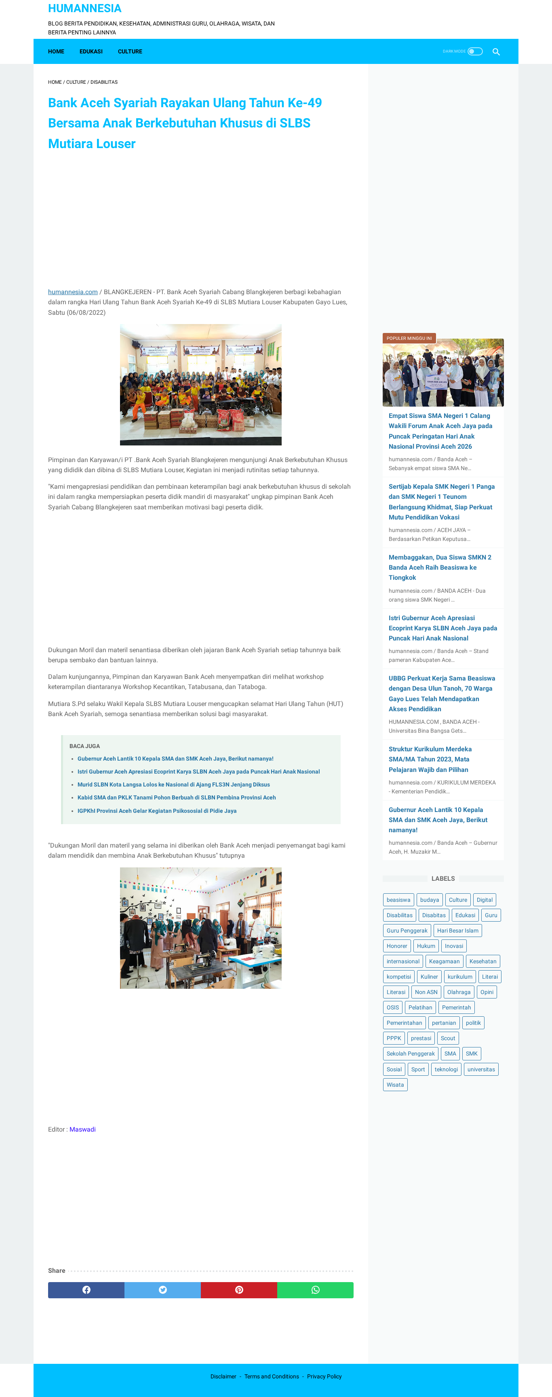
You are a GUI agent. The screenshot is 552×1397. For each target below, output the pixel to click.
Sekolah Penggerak (411, 1054)
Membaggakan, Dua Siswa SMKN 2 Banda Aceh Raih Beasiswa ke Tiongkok (440, 567)
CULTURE (130, 51)
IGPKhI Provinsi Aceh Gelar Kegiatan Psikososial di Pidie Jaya (157, 811)
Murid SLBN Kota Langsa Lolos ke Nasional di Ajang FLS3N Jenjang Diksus (174, 784)
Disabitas (434, 915)
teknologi (446, 1069)
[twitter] (162, 1290)
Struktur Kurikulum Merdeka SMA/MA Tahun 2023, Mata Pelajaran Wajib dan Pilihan (430, 759)
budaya (429, 900)
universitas (481, 1069)
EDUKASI (91, 51)
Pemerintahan (404, 1023)
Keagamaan (444, 961)
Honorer (397, 946)
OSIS (393, 1008)
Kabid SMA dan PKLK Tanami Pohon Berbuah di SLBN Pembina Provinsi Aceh (177, 797)
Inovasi (454, 946)
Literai (490, 977)
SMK (472, 1054)
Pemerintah (456, 1008)
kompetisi (399, 977)
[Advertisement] (201, 220)
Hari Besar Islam (457, 931)
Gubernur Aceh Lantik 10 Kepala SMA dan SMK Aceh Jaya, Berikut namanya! (176, 758)
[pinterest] (239, 1290)
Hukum (426, 946)
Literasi (396, 992)
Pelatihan (420, 1008)
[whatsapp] (315, 1290)
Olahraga (459, 992)
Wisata (395, 1084)
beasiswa (399, 900)
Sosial (394, 1069)
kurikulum (460, 977)
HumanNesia (85, 8)
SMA (450, 1054)
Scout (448, 1038)
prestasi (421, 1038)
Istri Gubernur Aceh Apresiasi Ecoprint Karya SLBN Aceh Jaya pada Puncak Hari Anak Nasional (199, 771)
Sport (418, 1069)
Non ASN (426, 992)
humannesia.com (73, 292)
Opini (486, 992)
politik (473, 1023)
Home (56, 51)
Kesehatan (483, 961)
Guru (491, 915)
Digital (485, 900)
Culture (458, 900)
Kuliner (429, 977)
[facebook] (86, 1290)
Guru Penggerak (407, 931)
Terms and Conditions (271, 1376)
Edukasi (465, 915)
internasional (403, 961)
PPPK (394, 1038)
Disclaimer (223, 1376)
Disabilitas (400, 915)
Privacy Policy (324, 1376)
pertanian (444, 1023)
